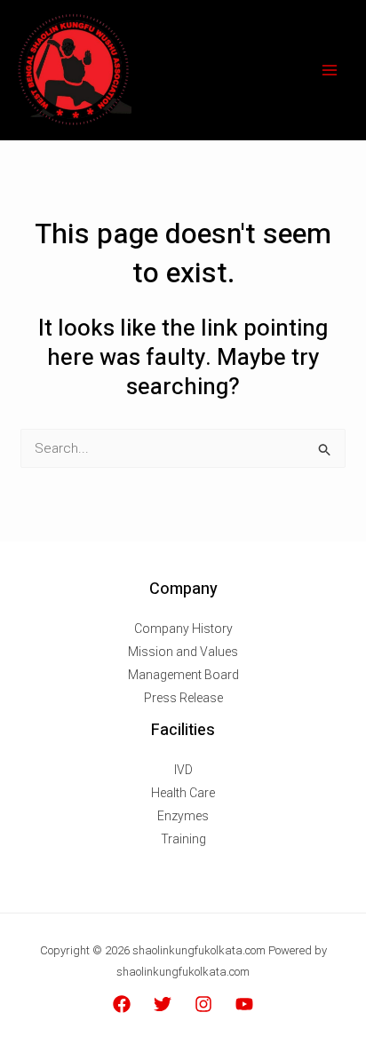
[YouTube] (244, 1004)
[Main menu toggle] (330, 70)
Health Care (183, 793)
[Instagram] (203, 1004)
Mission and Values (183, 652)
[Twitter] (162, 1004)
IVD (183, 770)
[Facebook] (122, 1004)
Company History (183, 628)
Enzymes (183, 816)
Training (183, 839)
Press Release (183, 698)
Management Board (183, 675)
